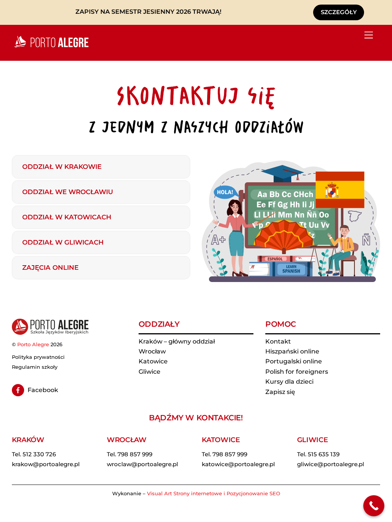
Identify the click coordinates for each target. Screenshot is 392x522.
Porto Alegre (33, 344)
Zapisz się (280, 392)
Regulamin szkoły (34, 367)
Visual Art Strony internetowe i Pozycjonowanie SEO (213, 493)
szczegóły (339, 12)
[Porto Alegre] (50, 47)
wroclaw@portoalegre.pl (142, 464)
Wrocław (152, 351)
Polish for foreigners (296, 371)
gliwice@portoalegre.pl (330, 464)
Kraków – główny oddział (177, 341)
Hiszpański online (292, 351)
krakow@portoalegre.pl (46, 464)
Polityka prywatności (38, 357)
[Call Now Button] (373, 505)
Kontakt (278, 341)
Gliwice (149, 371)
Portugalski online (293, 361)
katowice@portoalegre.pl (238, 464)
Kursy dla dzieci (289, 381)
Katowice (153, 361)
